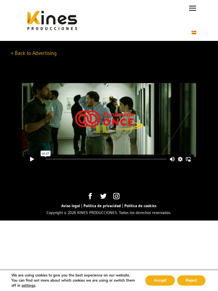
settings (28, 285)
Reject (191, 280)
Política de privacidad (102, 205)
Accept (160, 280)
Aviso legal (70, 205)
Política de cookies (140, 205)
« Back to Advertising (34, 53)
